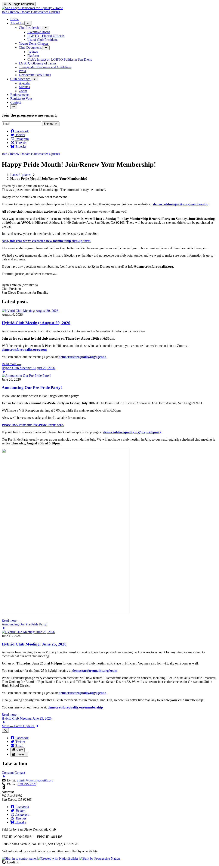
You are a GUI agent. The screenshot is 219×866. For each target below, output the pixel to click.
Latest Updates (20, 175)
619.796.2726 (27, 784)
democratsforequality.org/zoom (94, 670)
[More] (27, 23)
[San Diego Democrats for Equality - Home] (32, 8)
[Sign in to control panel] (19, 858)
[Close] (5, 730)
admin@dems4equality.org (35, 780)
